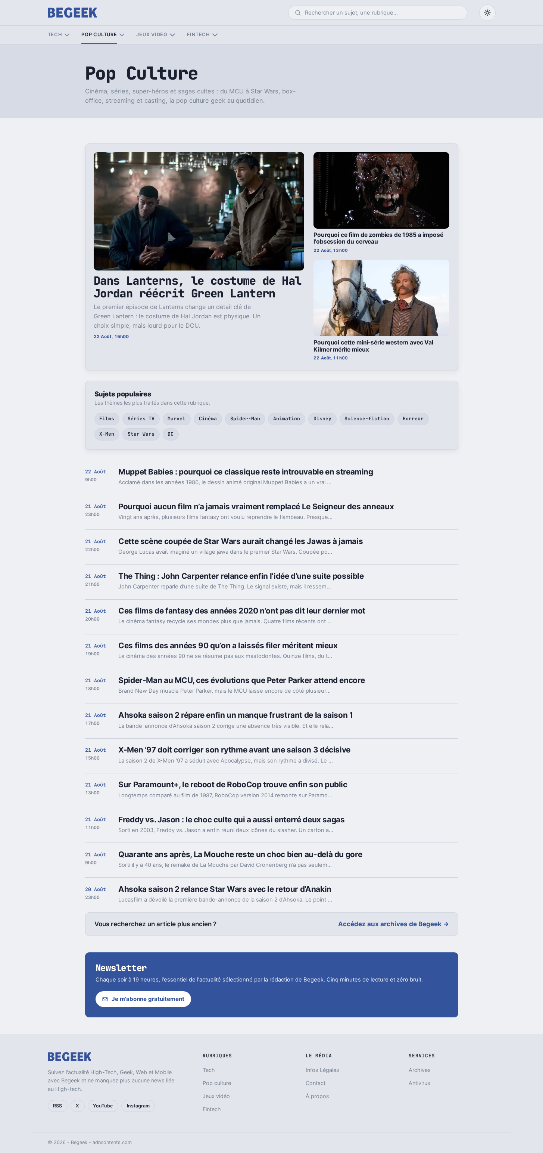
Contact (315, 1083)
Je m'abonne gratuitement (148, 998)
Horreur (413, 418)
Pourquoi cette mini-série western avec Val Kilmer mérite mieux (373, 346)
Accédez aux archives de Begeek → (393, 924)
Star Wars (141, 434)
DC (171, 434)
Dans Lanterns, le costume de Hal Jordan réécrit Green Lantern (198, 286)
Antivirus (419, 1083)
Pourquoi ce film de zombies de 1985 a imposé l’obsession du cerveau (378, 238)
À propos (317, 1096)
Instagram (138, 1106)
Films (106, 418)
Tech (55, 34)
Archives (420, 1070)
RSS (57, 1106)
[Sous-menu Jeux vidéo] (172, 35)
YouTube (103, 1106)
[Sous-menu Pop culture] (121, 35)
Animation (286, 418)
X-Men (106, 434)
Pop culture (99, 34)
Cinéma (208, 418)
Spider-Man (245, 418)
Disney (322, 418)
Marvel (176, 418)
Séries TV (141, 418)
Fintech (198, 34)
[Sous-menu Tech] (67, 35)
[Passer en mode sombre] (487, 12)
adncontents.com (112, 1142)
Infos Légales (322, 1070)
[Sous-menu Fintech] (214, 35)
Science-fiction (366, 418)
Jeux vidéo (152, 34)
